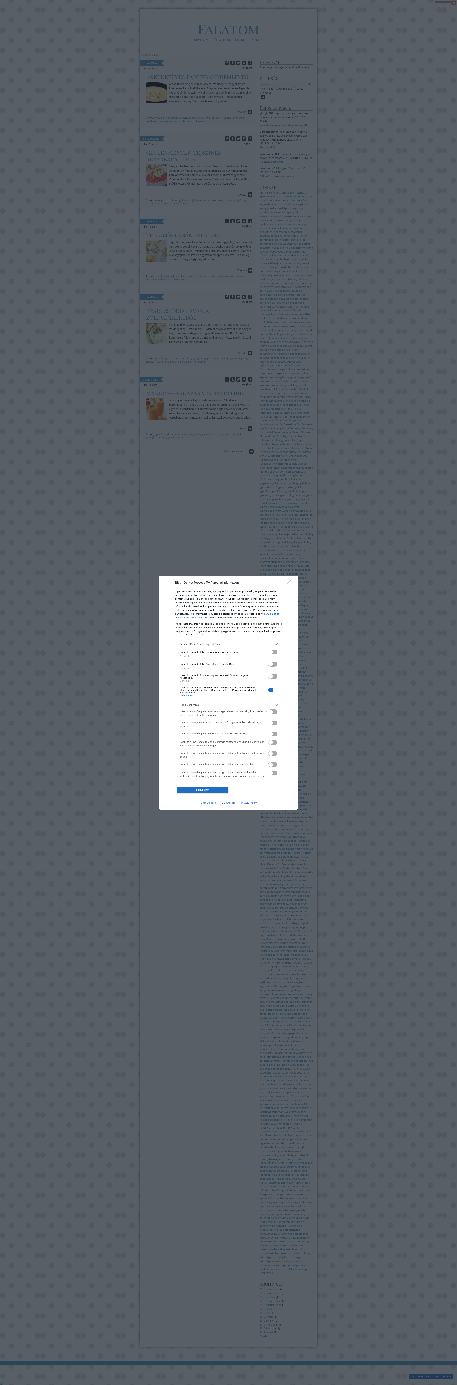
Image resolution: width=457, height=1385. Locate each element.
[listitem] (228, 644)
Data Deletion (208, 802)
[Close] (290, 582)
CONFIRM (202, 790)
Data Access (228, 802)
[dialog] (228, 692)
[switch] (272, 652)
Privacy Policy (249, 802)
